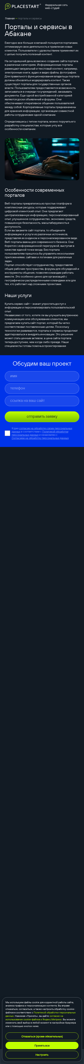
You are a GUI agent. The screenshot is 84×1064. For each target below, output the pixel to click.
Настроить (42, 1054)
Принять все (42, 1045)
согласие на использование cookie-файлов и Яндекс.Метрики (34, 1017)
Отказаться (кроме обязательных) (42, 1036)
